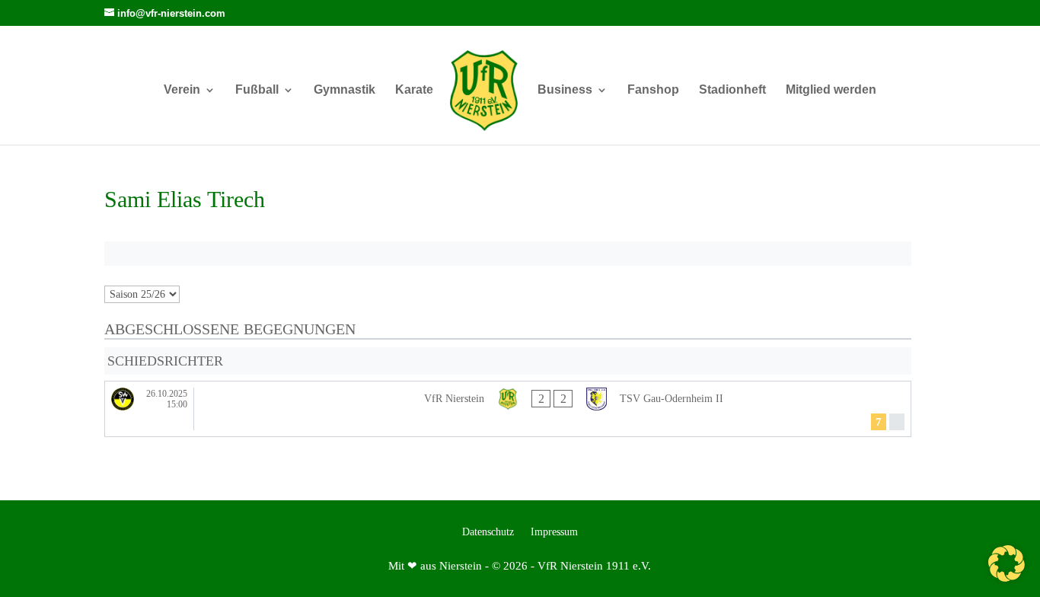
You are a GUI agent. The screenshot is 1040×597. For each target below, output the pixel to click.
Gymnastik (344, 90)
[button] (1006, 563)
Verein (182, 90)
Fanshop (653, 90)
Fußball (257, 90)
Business (565, 90)
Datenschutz (488, 532)
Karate (414, 90)
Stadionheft (732, 90)
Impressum (554, 532)
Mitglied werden (831, 90)
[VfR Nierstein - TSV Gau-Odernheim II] (508, 409)
